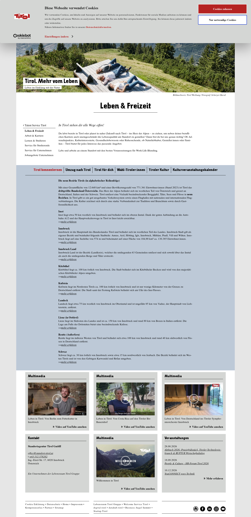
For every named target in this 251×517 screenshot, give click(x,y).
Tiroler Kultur (159, 170)
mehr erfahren (68, 221)
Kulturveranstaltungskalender (195, 170)
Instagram (216, 509)
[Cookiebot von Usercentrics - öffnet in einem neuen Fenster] (22, 36)
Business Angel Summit (138, 507)
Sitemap (59, 507)
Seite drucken (195, 509)
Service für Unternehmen (38, 150)
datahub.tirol (116, 507)
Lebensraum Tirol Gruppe (107, 504)
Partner (49, 507)
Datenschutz (53, 504)
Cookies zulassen (222, 9)
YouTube (223, 509)
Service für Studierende (37, 145)
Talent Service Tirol (35, 125)
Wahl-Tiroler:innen (131, 170)
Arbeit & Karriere (34, 135)
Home (66, 504)
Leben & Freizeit (34, 131)
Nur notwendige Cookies (222, 20)
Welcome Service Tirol (136, 504)
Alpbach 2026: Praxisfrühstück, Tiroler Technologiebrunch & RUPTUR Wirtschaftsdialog (193, 451)
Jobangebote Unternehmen (39, 155)
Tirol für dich (103, 170)
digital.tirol (100, 507)
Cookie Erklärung (35, 504)
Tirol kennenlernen (47, 170)
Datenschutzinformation (98, 27)
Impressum (77, 504)
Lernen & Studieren (35, 140)
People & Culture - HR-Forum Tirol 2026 (187, 463)
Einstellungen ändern (56, 36)
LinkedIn (209, 509)
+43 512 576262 (38, 456)
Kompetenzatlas (34, 507)
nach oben (230, 513)
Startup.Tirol (101, 511)
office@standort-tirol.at (40, 453)
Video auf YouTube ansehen (70, 427)
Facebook (202, 509)
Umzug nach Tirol (78, 170)
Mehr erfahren (214, 478)
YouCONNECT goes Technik (180, 473)
